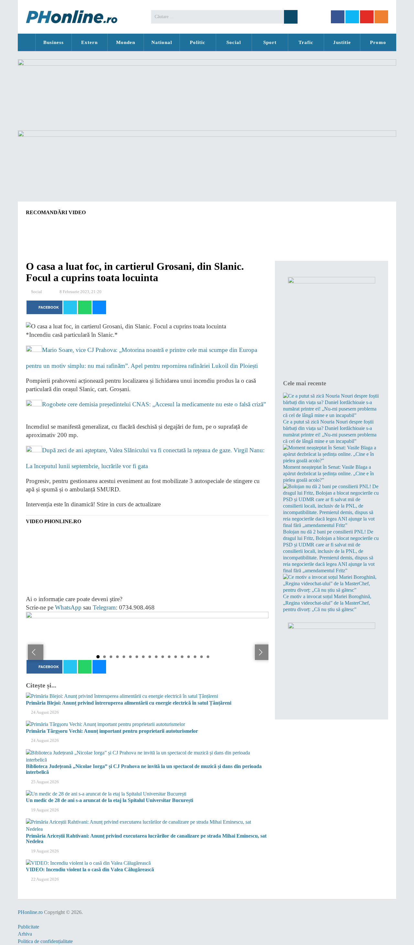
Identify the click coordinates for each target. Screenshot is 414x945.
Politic (197, 42)
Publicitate (28, 926)
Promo (378, 42)
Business (53, 42)
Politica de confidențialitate (45, 941)
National (161, 42)
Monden (125, 42)
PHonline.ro (26, 42)
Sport (270, 42)
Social (233, 42)
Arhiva (25, 934)
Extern (89, 42)
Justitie (342, 42)
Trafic (306, 42)
